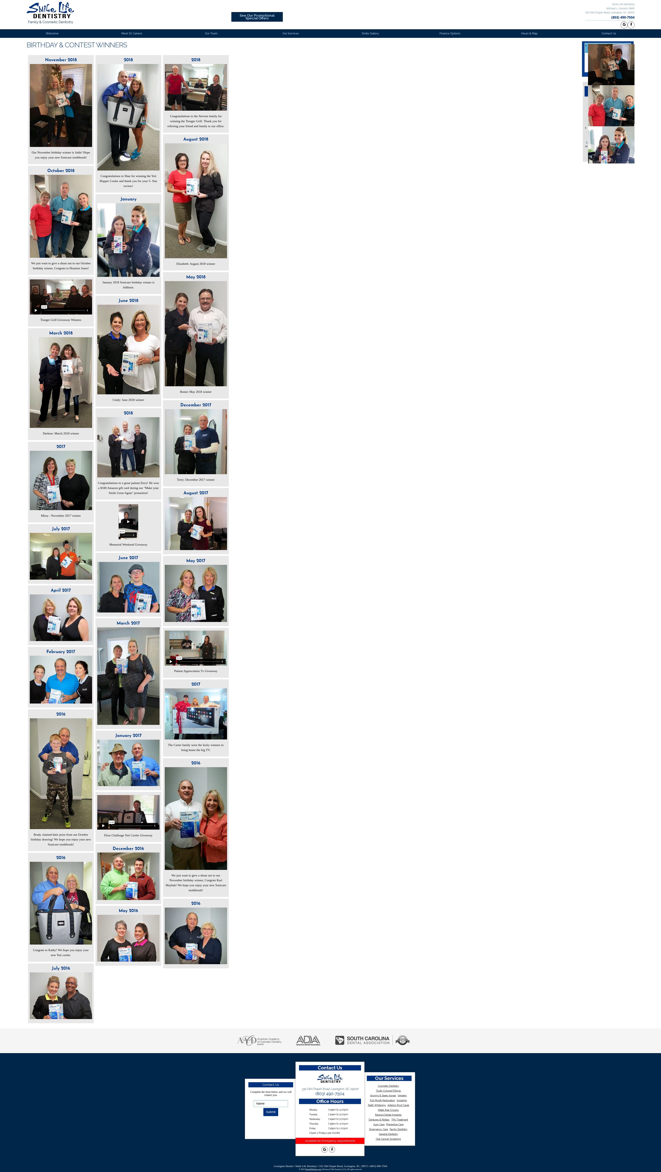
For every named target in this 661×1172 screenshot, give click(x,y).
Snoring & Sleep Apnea (383, 1095)
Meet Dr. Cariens (131, 33)
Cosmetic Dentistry (388, 1086)
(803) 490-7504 (622, 17)
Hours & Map (529, 33)
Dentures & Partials (379, 1119)
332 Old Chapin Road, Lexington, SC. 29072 (609, 12)
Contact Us (609, 33)
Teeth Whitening (377, 1105)
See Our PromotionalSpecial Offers (257, 16)
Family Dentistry (398, 1129)
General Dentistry (388, 1134)
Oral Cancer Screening (388, 1139)
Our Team (211, 33)
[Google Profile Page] (624, 25)
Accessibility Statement (330, 1160)
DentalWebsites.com (313, 1169)
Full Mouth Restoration (382, 1100)
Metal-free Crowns (388, 1110)
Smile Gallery (370, 33)
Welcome (52, 33)
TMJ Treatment (399, 1119)
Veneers (402, 1095)
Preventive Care (394, 1124)
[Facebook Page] (631, 25)
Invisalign (402, 1100)
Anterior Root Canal (398, 1105)
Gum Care (379, 1124)
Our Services (291, 33)
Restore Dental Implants (388, 1115)
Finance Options (449, 33)
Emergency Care (378, 1129)
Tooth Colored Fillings (388, 1090)
